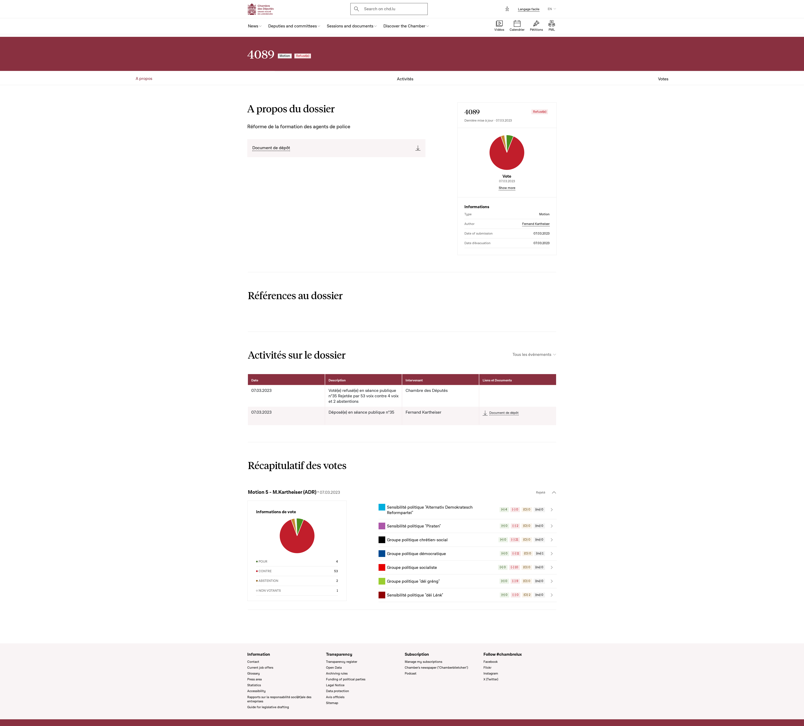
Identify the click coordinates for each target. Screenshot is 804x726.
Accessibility (256, 691)
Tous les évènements (532, 354)
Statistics (254, 685)
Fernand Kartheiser (536, 224)
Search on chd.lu (379, 9)
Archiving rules (337, 673)
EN (550, 9)
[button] (468, 509)
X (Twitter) (490, 679)
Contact (253, 662)
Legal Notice (335, 685)
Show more (507, 188)
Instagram (490, 673)
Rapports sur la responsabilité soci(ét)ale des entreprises (279, 699)
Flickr (487, 668)
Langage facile (528, 9)
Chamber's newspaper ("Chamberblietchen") (436, 668)
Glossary (253, 673)
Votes (663, 79)
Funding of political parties (345, 679)
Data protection (337, 691)
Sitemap (332, 703)
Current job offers (260, 668)
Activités (405, 79)
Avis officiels (335, 697)
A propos (144, 78)
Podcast (410, 673)
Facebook (490, 662)
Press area (254, 679)
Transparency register (341, 662)
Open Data (334, 668)
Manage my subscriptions (423, 662)
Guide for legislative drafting (268, 707)
